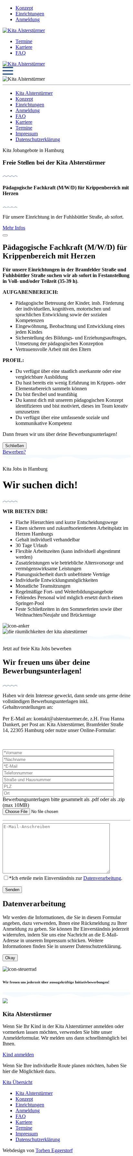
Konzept (24, 8)
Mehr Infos (14, 227)
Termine (23, 41)
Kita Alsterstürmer (34, 93)
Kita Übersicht (17, 1082)
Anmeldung (27, 19)
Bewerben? (14, 452)
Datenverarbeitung (102, 878)
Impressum (26, 133)
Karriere (23, 47)
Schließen (14, 445)
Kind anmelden (18, 1054)
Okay (10, 957)
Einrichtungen (29, 13)
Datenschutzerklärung (37, 139)
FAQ (20, 53)
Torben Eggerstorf (54, 1150)
